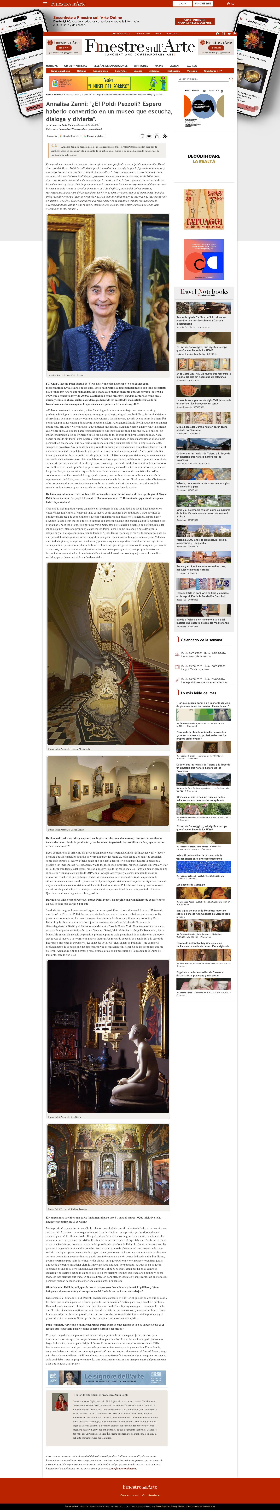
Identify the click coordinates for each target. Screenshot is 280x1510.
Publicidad (172, 33)
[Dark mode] (165, 137)
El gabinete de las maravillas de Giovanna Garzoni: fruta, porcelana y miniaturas (199, 974)
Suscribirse (203, 3)
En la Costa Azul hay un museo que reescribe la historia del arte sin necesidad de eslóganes (203, 375)
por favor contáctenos (123, 1468)
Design (174, 65)
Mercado (192, 70)
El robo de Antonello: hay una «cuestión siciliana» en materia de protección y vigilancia (202, 944)
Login (182, 3)
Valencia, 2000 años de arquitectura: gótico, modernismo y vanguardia (201, 541)
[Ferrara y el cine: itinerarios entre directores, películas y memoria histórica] (203, 557)
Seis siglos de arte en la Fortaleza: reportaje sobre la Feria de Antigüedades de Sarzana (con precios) (203, 914)
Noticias (52, 65)
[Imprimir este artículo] (149, 136)
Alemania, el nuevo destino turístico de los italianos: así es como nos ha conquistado (200, 798)
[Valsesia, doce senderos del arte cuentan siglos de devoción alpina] (203, 474)
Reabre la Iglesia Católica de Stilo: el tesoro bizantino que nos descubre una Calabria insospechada (201, 320)
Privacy (174, 1506)
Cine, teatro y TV (213, 70)
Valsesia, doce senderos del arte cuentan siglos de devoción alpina (203, 485)
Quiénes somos (121, 33)
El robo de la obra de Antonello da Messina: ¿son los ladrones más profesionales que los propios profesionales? (201, 735)
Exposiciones (100, 70)
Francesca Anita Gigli (61, 125)
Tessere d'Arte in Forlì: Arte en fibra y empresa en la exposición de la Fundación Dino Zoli (202, 594)
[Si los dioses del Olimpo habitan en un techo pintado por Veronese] (203, 418)
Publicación (173, 70)
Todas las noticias (60, 70)
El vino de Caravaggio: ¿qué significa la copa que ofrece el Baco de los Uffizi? (201, 349)
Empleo (192, 65)
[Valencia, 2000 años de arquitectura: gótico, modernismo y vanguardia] (203, 531)
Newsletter (142, 33)
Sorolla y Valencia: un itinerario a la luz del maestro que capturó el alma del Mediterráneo (202, 621)
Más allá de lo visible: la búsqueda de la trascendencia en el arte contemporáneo (199, 857)
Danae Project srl (163, 1506)
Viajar (158, 65)
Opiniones (141, 65)
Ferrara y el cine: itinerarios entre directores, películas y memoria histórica (201, 568)
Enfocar (138, 70)
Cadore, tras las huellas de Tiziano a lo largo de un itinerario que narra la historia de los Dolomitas (203, 457)
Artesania (154, 70)
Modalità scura (209, 1506)
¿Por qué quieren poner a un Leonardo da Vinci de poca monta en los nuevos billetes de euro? (203, 704)
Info (158, 33)
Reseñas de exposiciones (110, 65)
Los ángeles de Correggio (190, 884)
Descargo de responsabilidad (87, 129)
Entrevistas (121, 70)
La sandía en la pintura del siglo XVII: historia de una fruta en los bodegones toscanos (203, 402)
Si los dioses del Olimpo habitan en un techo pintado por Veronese (202, 428)
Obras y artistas (75, 65)
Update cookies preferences (190, 1506)
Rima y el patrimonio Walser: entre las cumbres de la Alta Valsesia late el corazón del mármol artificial (203, 513)
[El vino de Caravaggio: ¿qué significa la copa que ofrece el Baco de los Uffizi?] (203, 338)
